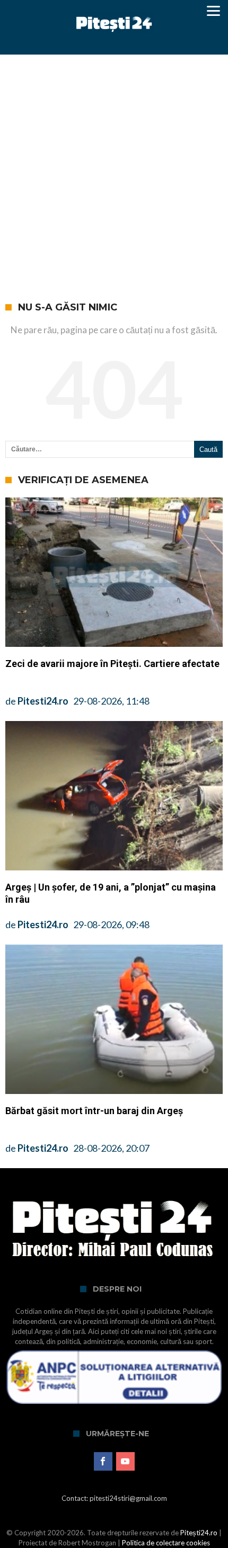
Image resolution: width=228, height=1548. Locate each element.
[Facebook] (103, 1461)
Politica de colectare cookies (166, 1542)
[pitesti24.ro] (114, 12)
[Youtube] (125, 1461)
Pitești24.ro (198, 1532)
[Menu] (213, 11)
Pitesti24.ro (42, 701)
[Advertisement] (114, 174)
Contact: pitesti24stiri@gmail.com (114, 1498)
